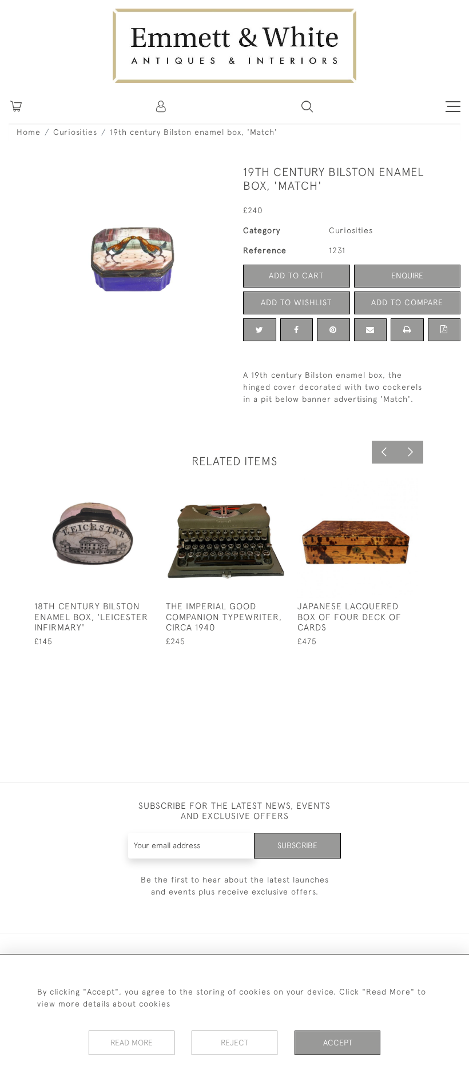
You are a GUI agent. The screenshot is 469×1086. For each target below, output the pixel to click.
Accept (337, 1042)
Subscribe (297, 845)
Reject (234, 1042)
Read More (131, 1042)
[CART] (16, 106)
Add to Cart (296, 275)
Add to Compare (407, 302)
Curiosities (75, 132)
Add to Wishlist (296, 302)
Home (29, 132)
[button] (307, 106)
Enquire (407, 275)
